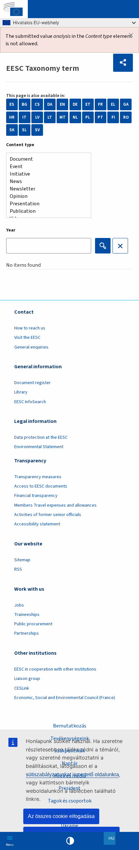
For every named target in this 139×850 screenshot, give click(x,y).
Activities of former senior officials (47, 514)
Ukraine (69, 825)
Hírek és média (69, 776)
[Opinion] (46, 196)
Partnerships (26, 633)
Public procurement (33, 624)
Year (11, 230)
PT (100, 117)
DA (49, 104)
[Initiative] (46, 174)
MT (62, 117)
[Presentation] (46, 204)
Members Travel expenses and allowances (55, 505)
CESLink (21, 688)
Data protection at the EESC (41, 437)
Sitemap (22, 560)
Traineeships (26, 614)
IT (24, 117)
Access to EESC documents (40, 486)
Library (20, 392)
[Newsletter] (46, 189)
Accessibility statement (37, 524)
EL (113, 104)
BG (24, 104)
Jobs (19, 605)
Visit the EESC (27, 337)
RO (126, 117)
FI (113, 117)
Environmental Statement (38, 447)
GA (126, 104)
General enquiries (31, 347)
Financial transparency (36, 495)
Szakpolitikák (69, 750)
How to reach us (29, 328)
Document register (32, 383)
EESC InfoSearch (30, 402)
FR (100, 104)
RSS (18, 569)
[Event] (46, 166)
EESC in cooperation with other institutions (55, 669)
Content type (20, 145)
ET (88, 104)
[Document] (46, 159)
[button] (123, 63)
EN (62, 104)
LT (50, 117)
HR (12, 117)
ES (11, 104)
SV (37, 130)
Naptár (70, 763)
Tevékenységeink (69, 738)
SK (12, 130)
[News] (46, 181)
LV (37, 117)
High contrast (70, 841)
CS (37, 104)
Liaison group (27, 678)
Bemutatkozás (69, 725)
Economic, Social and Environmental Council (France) (65, 697)
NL (75, 117)
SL (24, 130)
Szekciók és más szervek (69, 813)
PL (87, 117)
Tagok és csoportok (69, 800)
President (69, 788)
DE (75, 104)
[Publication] (46, 211)
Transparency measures (37, 477)
